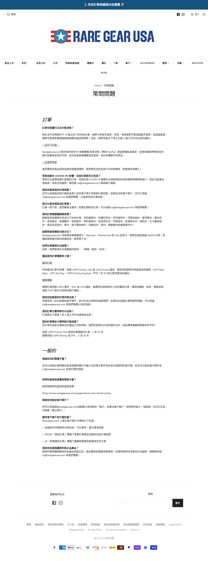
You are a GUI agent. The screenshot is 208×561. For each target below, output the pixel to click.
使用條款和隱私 (56, 524)
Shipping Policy (76, 529)
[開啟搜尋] (8, 14)
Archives (197, 63)
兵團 (179, 63)
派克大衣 (40, 63)
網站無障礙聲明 (131, 524)
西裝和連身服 (72, 63)
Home (97, 85)
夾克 (24, 63)
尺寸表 (70, 524)
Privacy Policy (95, 529)
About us (134, 529)
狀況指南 (147, 524)
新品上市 (9, 63)
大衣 (55, 63)
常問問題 (95, 524)
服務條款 (160, 524)
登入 (197, 14)
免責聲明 (82, 524)
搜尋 (13, 14)
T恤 (116, 63)
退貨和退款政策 (112, 524)
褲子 (128, 63)
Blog (104, 72)
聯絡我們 (39, 524)
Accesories (147, 63)
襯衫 (104, 63)
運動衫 (90, 63)
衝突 (164, 63)
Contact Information (116, 529)
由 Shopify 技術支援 (104, 538)
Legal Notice (175, 524)
